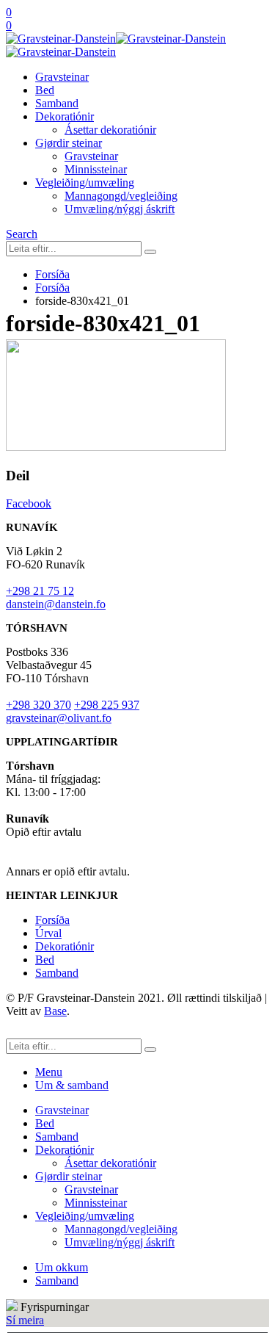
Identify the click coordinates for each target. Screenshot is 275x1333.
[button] (21, 234)
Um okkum (61, 1267)
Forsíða (52, 920)
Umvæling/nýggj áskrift (120, 209)
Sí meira (25, 1320)
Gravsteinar (62, 77)
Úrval (48, 933)
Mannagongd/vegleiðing (121, 195)
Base (55, 1011)
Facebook (28, 503)
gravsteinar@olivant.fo (58, 718)
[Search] (150, 252)
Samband (56, 103)
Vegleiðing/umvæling (84, 182)
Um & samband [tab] (72, 1085)
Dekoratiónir (64, 116)
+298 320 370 (38, 704)
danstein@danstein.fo (56, 604)
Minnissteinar (96, 169)
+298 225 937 (106, 704)
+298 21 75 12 (40, 591)
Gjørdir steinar (68, 143)
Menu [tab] (48, 1072)
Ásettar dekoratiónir (110, 129)
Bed (44, 90)
